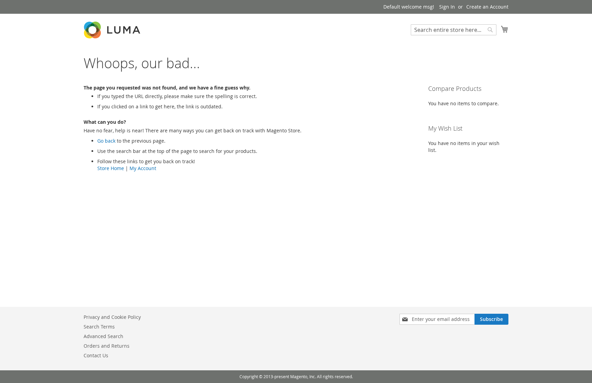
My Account (143, 168)
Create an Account (487, 6)
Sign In (447, 6)
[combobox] (453, 29)
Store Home (110, 168)
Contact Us (96, 355)
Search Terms (99, 326)
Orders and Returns (107, 346)
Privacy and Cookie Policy (112, 317)
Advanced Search (103, 336)
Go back (106, 140)
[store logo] (113, 30)
